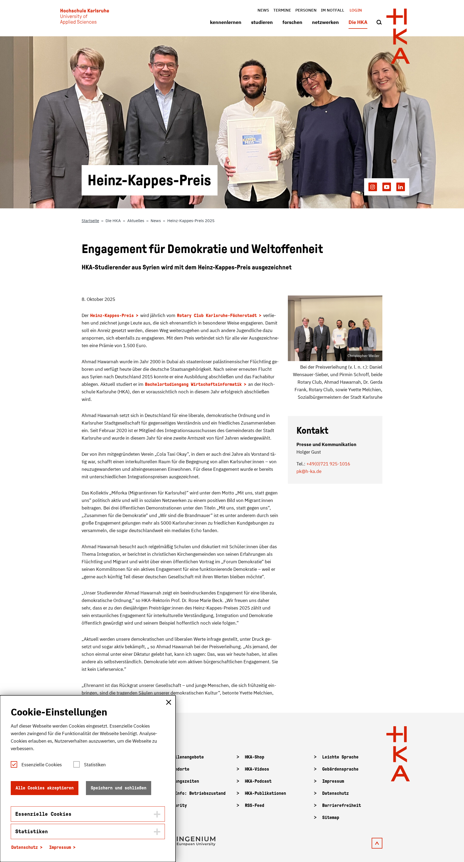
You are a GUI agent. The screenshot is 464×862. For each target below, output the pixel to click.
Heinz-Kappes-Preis (112, 315)
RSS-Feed (254, 805)
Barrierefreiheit (341, 805)
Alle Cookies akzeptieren (45, 787)
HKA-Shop (254, 757)
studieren (262, 22)
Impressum (333, 781)
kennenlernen (225, 22)
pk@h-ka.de (308, 471)
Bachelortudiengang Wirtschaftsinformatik (193, 384)
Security (177, 805)
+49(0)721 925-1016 (328, 464)
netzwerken (325, 22)
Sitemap (330, 817)
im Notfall (332, 10)
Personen (306, 10)
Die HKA (358, 22)
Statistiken (95, 765)
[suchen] (379, 22)
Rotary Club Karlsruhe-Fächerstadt (217, 315)
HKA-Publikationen (265, 793)
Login (356, 10)
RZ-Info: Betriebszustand (197, 793)
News (263, 10)
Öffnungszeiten (183, 781)
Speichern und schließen (118, 787)
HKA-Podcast (258, 781)
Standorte (178, 769)
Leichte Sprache (340, 757)
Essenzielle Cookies (41, 765)
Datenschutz (335, 793)
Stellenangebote (186, 757)
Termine (282, 10)
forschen (292, 22)
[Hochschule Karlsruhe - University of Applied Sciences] (84, 18)
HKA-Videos (257, 769)
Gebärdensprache (340, 769)
